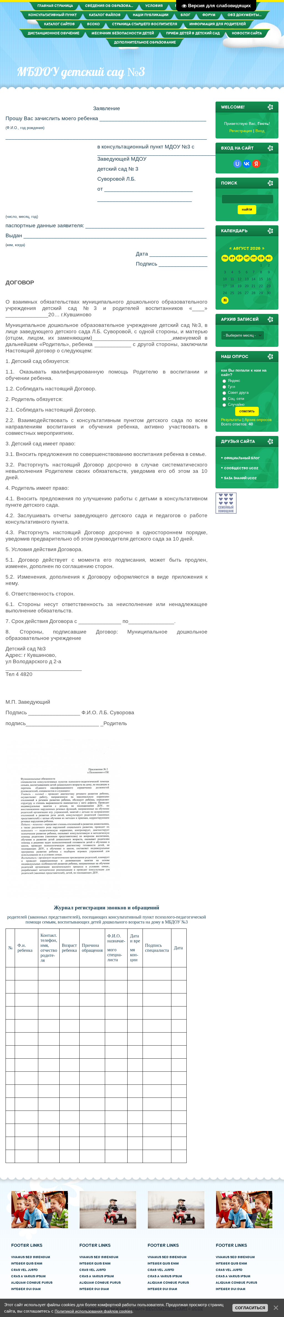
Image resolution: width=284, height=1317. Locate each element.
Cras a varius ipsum (28, 1276)
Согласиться (250, 1308)
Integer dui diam (26, 1289)
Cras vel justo (24, 1270)
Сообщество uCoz (241, 468)
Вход (259, 130)
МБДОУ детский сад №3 (81, 71)
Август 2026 (246, 248)
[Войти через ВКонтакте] (247, 164)
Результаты (231, 419)
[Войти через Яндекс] (256, 164)
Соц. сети (236, 399)
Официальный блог (242, 458)
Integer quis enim (26, 1264)
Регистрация (240, 130)
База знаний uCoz (240, 478)
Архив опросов (258, 419)
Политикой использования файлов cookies (93, 1311)
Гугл (231, 387)
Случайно (236, 404)
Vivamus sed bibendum (30, 1257)
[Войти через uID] (237, 164)
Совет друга (238, 392)
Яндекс (234, 381)
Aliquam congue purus (31, 1283)
